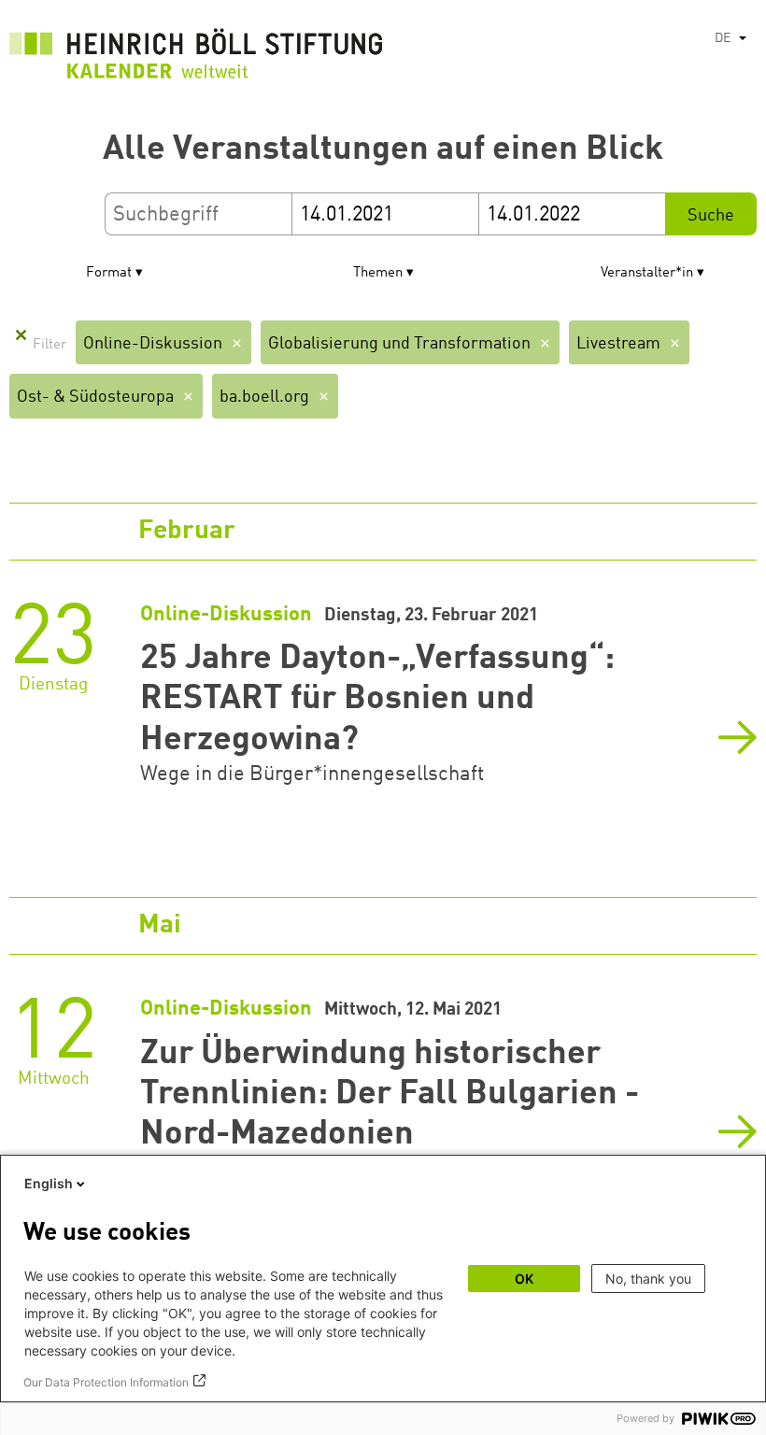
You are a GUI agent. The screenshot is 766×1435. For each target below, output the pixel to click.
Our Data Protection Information (106, 1382)
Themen (378, 273)
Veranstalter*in (647, 273)
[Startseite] (196, 58)
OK (524, 1278)
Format (109, 273)
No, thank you (648, 1278)
